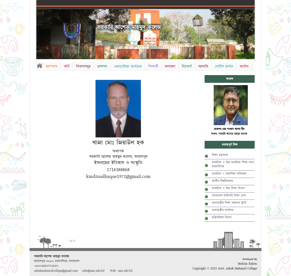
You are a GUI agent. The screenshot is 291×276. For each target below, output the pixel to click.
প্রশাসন (102, 66)
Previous (40, 33)
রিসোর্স (187, 66)
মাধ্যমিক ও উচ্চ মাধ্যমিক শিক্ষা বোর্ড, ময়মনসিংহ (233, 164)
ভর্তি (67, 66)
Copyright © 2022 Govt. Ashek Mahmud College (225, 268)
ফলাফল (170, 66)
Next (250, 33)
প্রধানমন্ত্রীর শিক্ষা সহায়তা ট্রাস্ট (229, 203)
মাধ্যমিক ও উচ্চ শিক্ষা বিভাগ (228, 188)
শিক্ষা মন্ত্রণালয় (220, 155)
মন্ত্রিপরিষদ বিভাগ (222, 217)
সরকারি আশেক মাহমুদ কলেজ (129, 27)
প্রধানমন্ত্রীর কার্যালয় (222, 210)
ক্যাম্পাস (51, 66)
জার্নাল (244, 66)
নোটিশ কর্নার (224, 66)
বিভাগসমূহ (83, 66)
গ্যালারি (203, 66)
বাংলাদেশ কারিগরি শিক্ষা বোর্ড (229, 195)
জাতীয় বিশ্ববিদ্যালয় (222, 181)
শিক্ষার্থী (153, 66)
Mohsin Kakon (247, 263)
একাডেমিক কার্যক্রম (128, 66)
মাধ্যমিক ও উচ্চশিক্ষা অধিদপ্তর (229, 174)
